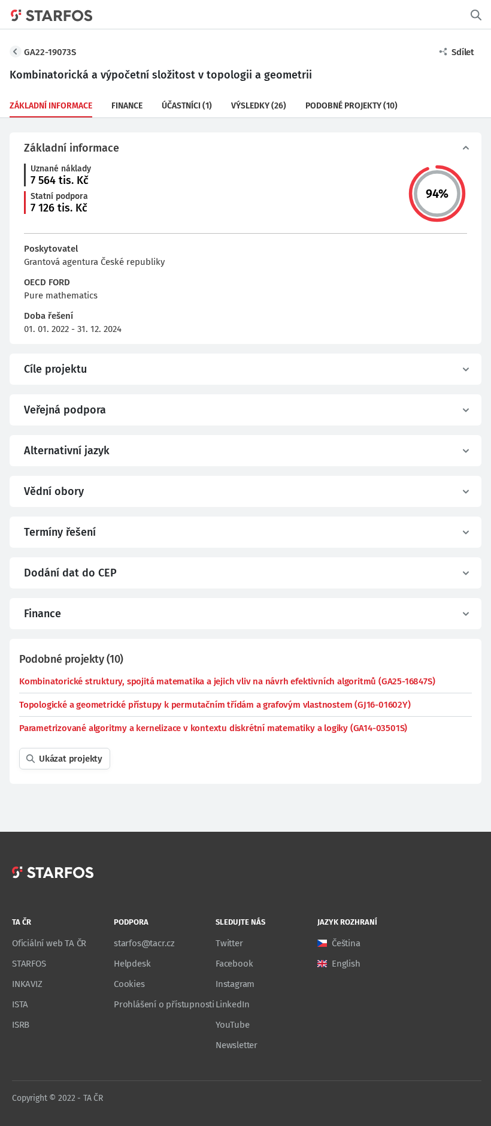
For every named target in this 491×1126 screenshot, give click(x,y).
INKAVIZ (27, 984)
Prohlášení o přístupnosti (164, 1004)
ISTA (20, 1004)
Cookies (129, 984)
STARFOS (29, 963)
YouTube (233, 1024)
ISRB (20, 1024)
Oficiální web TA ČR (49, 943)
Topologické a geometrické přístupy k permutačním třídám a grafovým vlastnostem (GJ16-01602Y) (215, 704)
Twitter (229, 943)
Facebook (234, 963)
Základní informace (51, 106)
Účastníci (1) (187, 106)
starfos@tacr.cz (144, 943)
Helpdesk (132, 963)
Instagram (235, 984)
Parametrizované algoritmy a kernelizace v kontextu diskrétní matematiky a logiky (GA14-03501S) (213, 728)
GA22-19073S (50, 52)
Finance (127, 106)
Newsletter (236, 1045)
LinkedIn (232, 1004)
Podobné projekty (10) (351, 106)
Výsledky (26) (258, 106)
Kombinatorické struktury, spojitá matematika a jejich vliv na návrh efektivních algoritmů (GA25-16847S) (227, 681)
